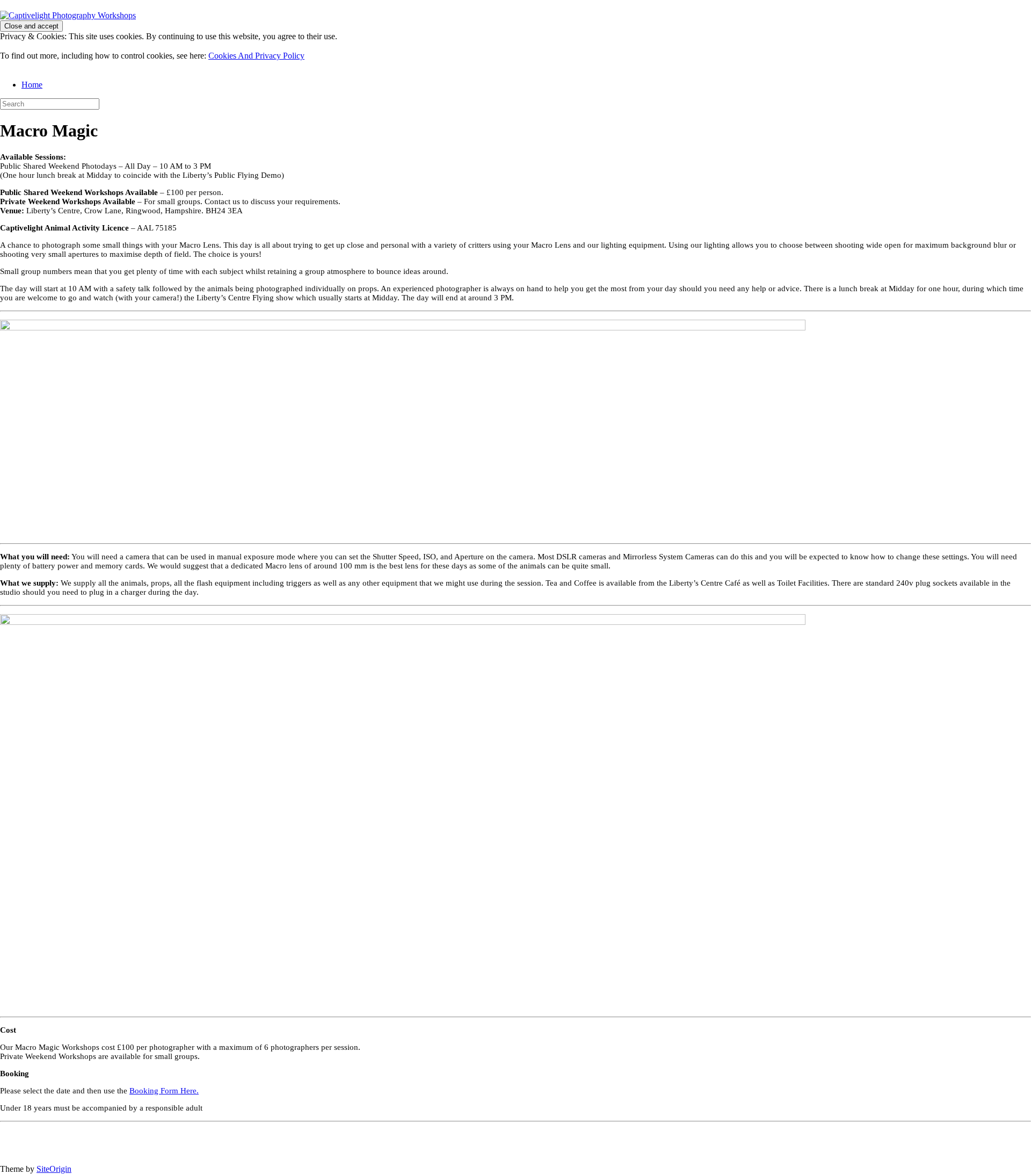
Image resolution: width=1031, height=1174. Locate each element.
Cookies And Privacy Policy (256, 55)
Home (31, 84)
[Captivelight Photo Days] (68, 15)
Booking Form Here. (164, 1090)
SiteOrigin (54, 1168)
